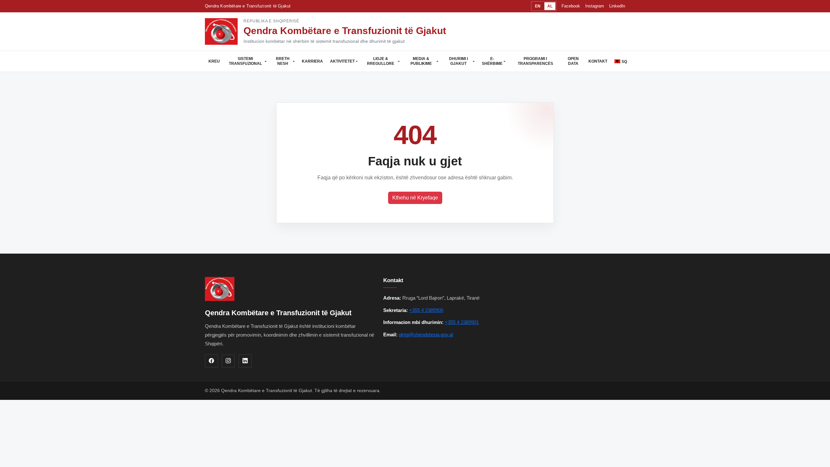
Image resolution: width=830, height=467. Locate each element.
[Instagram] (228, 360)
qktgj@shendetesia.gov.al (426, 334)
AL (549, 6)
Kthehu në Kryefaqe (415, 197)
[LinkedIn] (245, 360)
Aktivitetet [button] (342, 61)
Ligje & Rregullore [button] (380, 61)
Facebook (571, 6)
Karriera (312, 61)
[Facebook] (211, 360)
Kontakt (597, 61)
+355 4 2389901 (462, 322)
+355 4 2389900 (426, 310)
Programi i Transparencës (535, 61)
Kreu (214, 61)
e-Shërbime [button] (492, 61)
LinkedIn (617, 6)
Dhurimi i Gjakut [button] (458, 61)
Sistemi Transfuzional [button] (245, 61)
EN (537, 6)
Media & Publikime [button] (421, 61)
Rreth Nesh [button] (283, 61)
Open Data (573, 61)
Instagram (594, 6)
